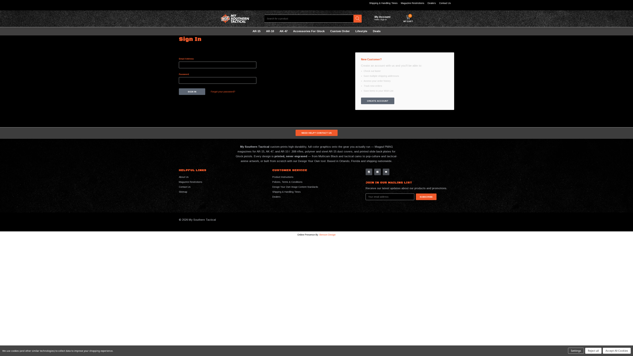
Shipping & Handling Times (383, 3)
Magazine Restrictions (412, 3)
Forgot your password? (223, 91)
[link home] (235, 19)
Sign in (383, 20)
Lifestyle (361, 31)
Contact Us (445, 3)
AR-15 (256, 31)
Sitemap (183, 192)
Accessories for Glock (309, 31)
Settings (576, 351)
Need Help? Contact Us (316, 133)
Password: (184, 74)
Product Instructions (282, 177)
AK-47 (283, 31)
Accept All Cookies (616, 351)
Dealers (432, 3)
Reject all (593, 351)
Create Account (377, 101)
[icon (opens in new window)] (369, 172)
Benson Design (327, 234)
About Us (184, 177)
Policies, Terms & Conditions (287, 182)
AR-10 (270, 31)
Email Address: (186, 59)
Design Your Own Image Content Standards (295, 187)
